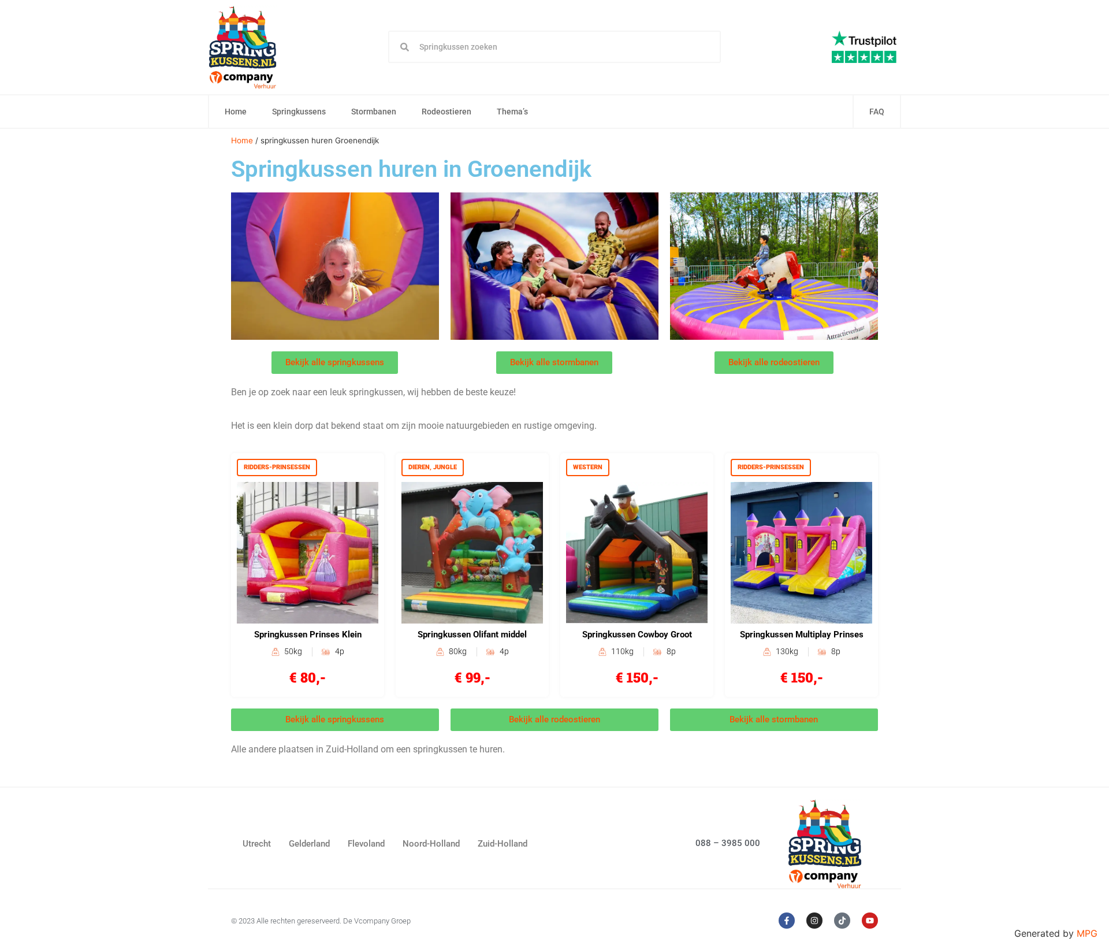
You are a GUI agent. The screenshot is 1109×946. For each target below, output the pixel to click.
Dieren (419, 467)
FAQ (876, 111)
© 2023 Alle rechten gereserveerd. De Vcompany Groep (321, 921)
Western (587, 467)
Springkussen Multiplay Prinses (802, 634)
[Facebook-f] (787, 920)
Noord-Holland (431, 844)
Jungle (445, 467)
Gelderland (309, 844)
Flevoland (366, 844)
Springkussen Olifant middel (472, 634)
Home (236, 111)
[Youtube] (870, 920)
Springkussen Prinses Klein (308, 634)
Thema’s (512, 111)
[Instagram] (814, 920)
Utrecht (257, 844)
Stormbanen (373, 111)
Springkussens (299, 111)
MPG (1087, 933)
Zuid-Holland (502, 844)
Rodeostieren (446, 111)
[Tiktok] (842, 920)
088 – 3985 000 (727, 843)
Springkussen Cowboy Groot (637, 634)
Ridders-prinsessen (277, 467)
